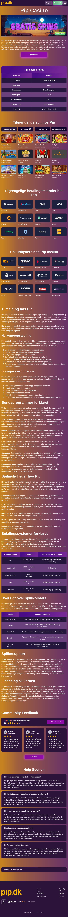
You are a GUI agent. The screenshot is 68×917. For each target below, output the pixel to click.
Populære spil (7, 129)
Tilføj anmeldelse (55, 722)
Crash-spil (40, 129)
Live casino (24, 129)
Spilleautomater (57, 129)
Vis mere (34, 756)
